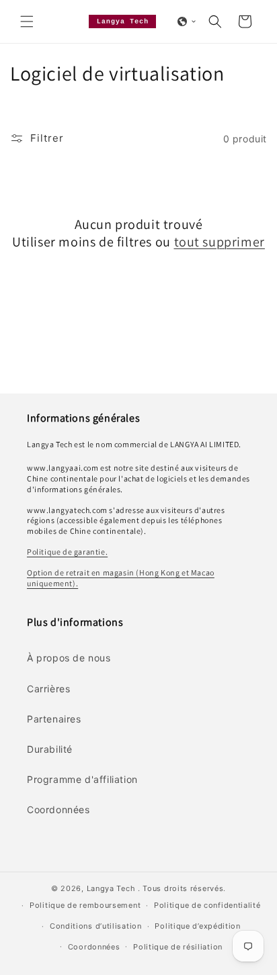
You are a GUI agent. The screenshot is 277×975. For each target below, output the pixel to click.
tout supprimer (219, 241)
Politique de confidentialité (207, 905)
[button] (27, 21)
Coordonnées (94, 946)
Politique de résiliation (178, 946)
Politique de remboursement (85, 905)
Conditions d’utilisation (96, 926)
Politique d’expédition (197, 926)
